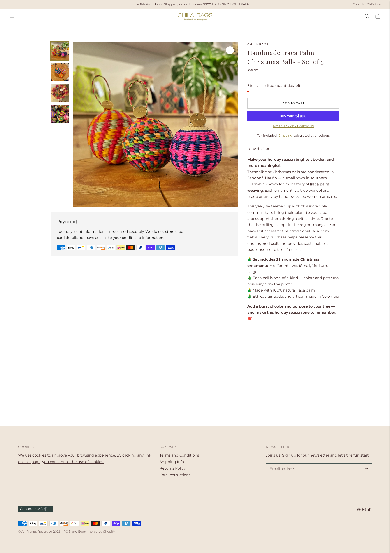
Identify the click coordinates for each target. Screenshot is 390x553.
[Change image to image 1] (60, 51)
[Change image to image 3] (60, 93)
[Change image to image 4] (60, 114)
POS (66, 531)
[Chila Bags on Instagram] (364, 510)
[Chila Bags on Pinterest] (359, 510)
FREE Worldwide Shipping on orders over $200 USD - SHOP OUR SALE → (195, 4)
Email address (281, 464)
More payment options (293, 126)
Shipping (285, 136)
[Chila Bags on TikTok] (369, 510)
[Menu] (12, 16)
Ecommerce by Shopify (96, 531)
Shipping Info (172, 462)
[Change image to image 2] (60, 72)
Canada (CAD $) (365, 4)
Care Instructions (175, 475)
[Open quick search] (367, 16)
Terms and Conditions (179, 455)
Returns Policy (173, 468)
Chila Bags (258, 44)
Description (258, 148)
